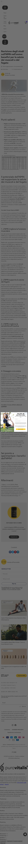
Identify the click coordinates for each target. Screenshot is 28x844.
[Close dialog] (26, 413)
